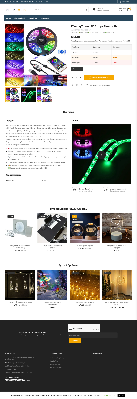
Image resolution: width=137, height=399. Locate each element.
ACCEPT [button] (121, 396)
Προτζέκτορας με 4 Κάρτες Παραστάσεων (52, 303)
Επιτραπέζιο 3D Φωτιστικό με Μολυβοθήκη (20, 247)
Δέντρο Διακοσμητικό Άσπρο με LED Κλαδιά (117, 303)
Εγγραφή (75, 340)
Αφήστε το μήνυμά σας (56, 358)
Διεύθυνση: (8, 366)
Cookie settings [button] (109, 395)
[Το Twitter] (77, 85)
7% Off (11, 216)
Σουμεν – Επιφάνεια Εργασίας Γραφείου (52, 247)
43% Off (11, 273)
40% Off (75, 219)
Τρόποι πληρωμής (55, 371)
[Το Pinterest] (81, 85)
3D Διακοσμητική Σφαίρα (84, 246)
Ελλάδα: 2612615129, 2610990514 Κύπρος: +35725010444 (21, 359)
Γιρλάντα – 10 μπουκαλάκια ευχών (20, 302)
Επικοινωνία (125, 1)
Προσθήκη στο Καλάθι (100, 77)
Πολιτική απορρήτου (56, 364)
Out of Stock (77, 222)
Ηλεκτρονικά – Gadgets (98, 32)
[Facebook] (72, 85)
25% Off (107, 273)
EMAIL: (7, 363)
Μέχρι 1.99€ (45, 18)
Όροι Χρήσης (54, 361)
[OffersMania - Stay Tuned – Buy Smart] (16, 9)
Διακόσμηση (110, 32)
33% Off (75, 273)
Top (74, 216)
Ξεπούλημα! (33, 18)
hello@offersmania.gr (17, 363)
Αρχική (8, 18)
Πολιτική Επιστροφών (56, 368)
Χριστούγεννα (84, 32)
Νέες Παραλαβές (19, 18)
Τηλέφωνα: (8, 358)
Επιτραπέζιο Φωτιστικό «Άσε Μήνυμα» (116, 247)
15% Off (43, 216)
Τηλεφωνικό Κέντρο (11, 369)
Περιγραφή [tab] (68, 111)
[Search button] (86, 9)
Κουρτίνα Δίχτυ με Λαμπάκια (84, 302)
